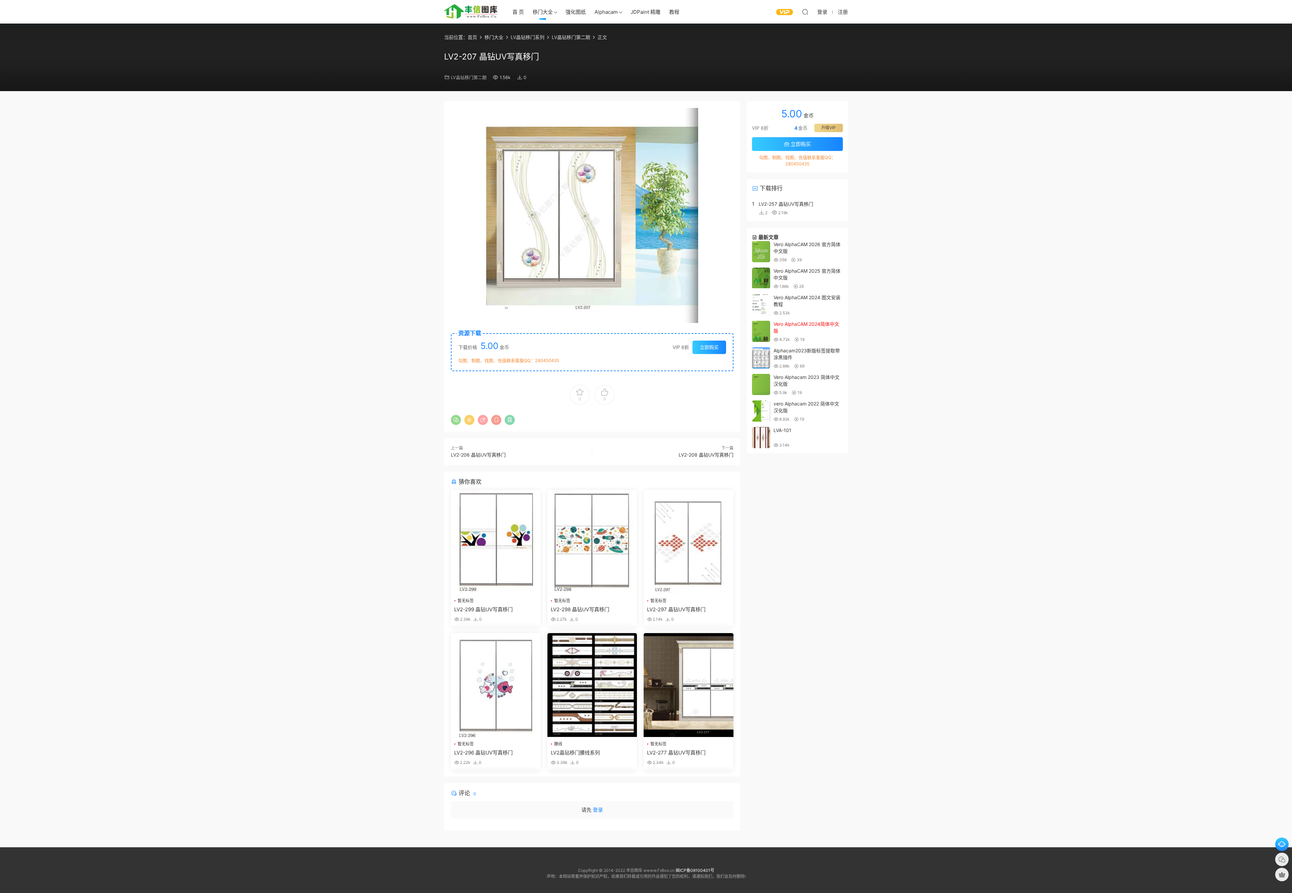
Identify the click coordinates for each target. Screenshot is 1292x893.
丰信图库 (471, 12)
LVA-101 (782, 430)
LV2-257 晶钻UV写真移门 (786, 204)
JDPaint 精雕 (645, 12)
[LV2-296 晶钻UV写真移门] (496, 685)
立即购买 (709, 347)
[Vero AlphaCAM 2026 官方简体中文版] (761, 251)
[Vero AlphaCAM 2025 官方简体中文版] (761, 278)
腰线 (558, 743)
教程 (674, 12)
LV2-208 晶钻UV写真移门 (706, 455)
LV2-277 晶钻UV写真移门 (676, 752)
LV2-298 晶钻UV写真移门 (580, 609)
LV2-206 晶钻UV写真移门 (478, 455)
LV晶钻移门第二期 (469, 77)
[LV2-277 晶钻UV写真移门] (688, 685)
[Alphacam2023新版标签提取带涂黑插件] (761, 357)
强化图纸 (576, 12)
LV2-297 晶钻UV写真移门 (676, 609)
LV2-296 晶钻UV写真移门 (483, 752)
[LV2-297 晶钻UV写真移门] (688, 542)
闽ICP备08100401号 (695, 870)
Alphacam (606, 12)
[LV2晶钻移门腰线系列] (592, 685)
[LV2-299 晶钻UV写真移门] (496, 542)
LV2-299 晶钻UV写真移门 (483, 609)
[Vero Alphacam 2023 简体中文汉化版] (761, 384)
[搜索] (805, 12)
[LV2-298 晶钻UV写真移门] (592, 542)
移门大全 (543, 12)
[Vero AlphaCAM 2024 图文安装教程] (761, 304)
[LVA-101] (761, 437)
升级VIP (828, 127)
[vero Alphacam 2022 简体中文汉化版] (761, 411)
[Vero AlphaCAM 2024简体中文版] (761, 331)
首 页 (518, 12)
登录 (598, 810)
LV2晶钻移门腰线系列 (575, 752)
